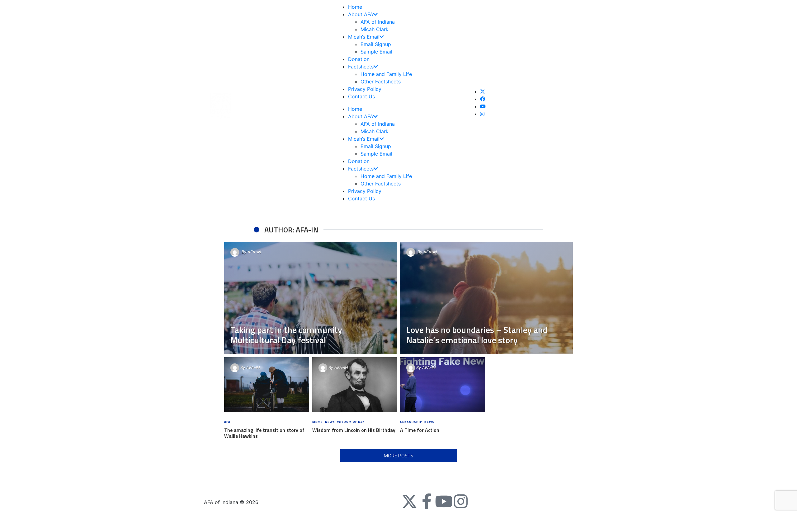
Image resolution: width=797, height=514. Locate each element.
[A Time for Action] (442, 385)
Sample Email (376, 52)
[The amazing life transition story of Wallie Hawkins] (266, 385)
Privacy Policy (364, 89)
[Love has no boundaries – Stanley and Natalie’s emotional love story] (486, 298)
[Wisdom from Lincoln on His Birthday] (354, 385)
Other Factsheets (381, 81)
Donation (359, 59)
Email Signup (376, 44)
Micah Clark (375, 29)
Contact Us (361, 96)
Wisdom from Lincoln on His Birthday (353, 430)
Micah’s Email (364, 37)
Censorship (411, 421)
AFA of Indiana (378, 22)
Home (355, 7)
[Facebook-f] (426, 501)
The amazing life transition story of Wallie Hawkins (264, 433)
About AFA (360, 14)
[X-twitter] (409, 501)
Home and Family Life (386, 74)
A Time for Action (419, 430)
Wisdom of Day (350, 421)
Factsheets (361, 66)
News (330, 421)
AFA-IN (254, 252)
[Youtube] (443, 501)
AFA (227, 421)
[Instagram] (461, 501)
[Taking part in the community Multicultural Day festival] (310, 298)
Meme (317, 421)
